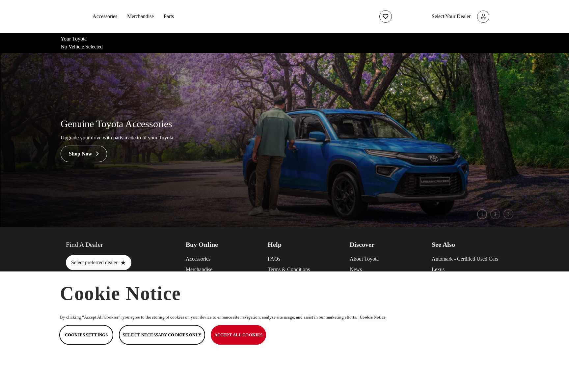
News (356, 269)
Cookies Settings (86, 334)
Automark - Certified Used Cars (465, 259)
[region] (284, 319)
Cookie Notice (373, 317)
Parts (169, 16)
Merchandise (140, 16)
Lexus (438, 269)
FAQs (274, 259)
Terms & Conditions (289, 269)
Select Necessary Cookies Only (162, 334)
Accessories (105, 16)
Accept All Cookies (238, 334)
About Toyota (364, 259)
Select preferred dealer (98, 262)
